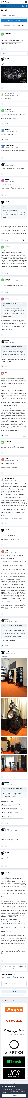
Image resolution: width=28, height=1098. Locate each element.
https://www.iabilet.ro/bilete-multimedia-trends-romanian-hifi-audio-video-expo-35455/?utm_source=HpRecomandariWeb (12, 42)
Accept (14, 1095)
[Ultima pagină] (26, 25)
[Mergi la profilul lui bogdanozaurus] (2, 94)
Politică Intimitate (14, 1090)
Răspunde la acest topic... (10, 983)
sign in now (8, 977)
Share (14, 991)
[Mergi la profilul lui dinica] (2, 59)
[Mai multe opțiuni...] (25, 34)
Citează (6, 48)
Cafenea (13, 15)
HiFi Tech (5, 2)
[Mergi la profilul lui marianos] (2, 34)
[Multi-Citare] (2, 49)
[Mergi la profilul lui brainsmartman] (2, 146)
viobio (16, 625)
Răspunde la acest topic (14, 20)
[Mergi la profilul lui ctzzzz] (2, 180)
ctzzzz (17, 206)
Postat (11, 34)
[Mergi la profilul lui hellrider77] (2, 202)
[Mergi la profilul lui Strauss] (2, 130)
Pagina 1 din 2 (14, 26)
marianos (4, 14)
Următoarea (21, 25)
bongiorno (18, 788)
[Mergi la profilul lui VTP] (2, 373)
